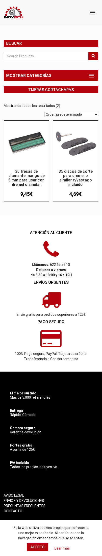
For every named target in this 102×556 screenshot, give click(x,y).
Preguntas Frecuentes (25, 506)
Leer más (62, 548)
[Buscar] (93, 56)
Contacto (13, 511)
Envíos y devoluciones (24, 501)
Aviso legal (14, 495)
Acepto (37, 547)
